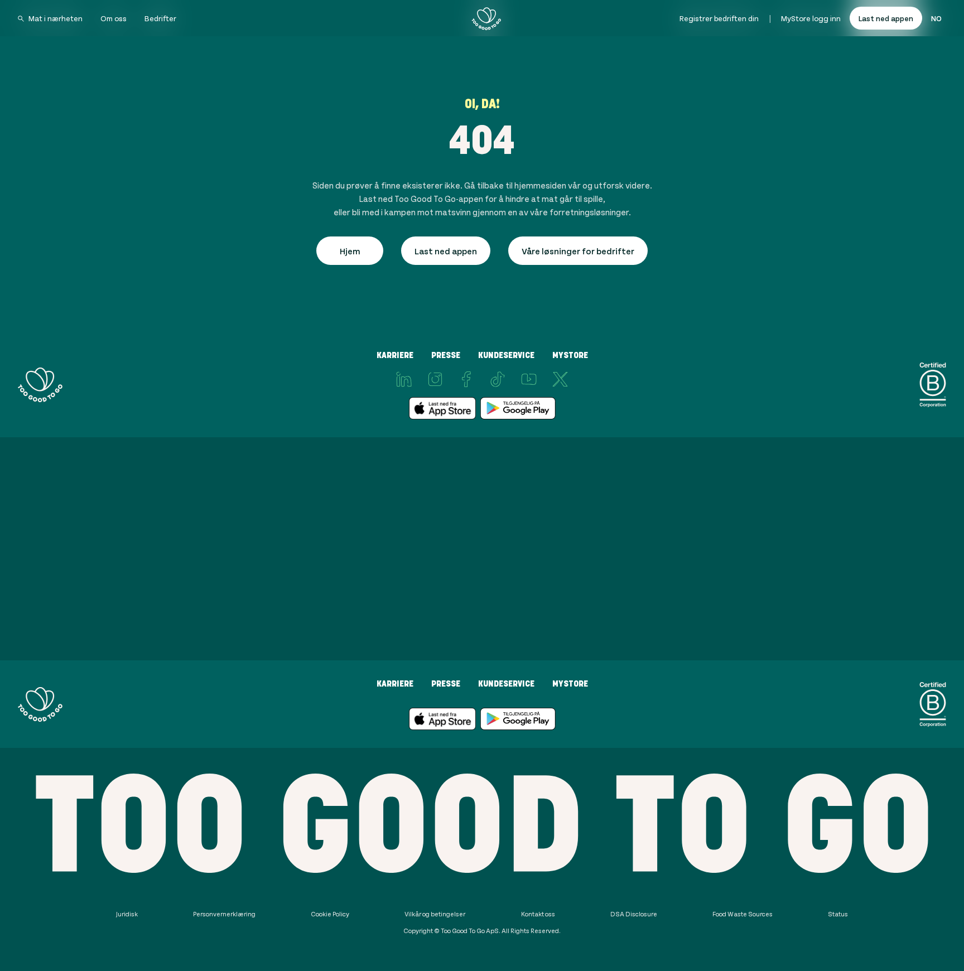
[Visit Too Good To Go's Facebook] (466, 379)
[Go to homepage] (486, 18)
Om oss (113, 18)
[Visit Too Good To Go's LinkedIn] (404, 379)
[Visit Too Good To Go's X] (560, 379)
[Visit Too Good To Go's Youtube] (529, 379)
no (936, 18)
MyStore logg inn (811, 18)
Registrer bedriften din (719, 18)
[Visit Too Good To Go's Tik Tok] (498, 379)
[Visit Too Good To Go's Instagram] (435, 379)
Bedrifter (160, 18)
